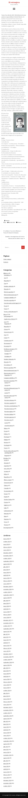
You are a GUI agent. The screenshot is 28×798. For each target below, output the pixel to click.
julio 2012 (5, 746)
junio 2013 (5, 724)
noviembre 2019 (7, 555)
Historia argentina (8, 292)
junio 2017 (5, 637)
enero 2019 (6, 583)
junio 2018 (5, 603)
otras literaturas (8, 425)
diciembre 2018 (7, 586)
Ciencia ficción (7, 332)
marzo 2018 (6, 611)
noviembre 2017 (7, 623)
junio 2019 (6, 569)
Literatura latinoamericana (11, 388)
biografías (7, 323)
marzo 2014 (6, 699)
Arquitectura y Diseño (9, 319)
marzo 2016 (6, 679)
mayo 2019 (6, 572)
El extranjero (14, 2)
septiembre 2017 (7, 628)
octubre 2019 (6, 558)
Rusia (5, 516)
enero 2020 (6, 550)
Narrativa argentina (9, 300)
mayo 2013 (6, 727)
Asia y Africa (7, 468)
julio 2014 (5, 693)
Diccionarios (7, 343)
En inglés (6, 353)
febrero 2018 (6, 614)
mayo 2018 (6, 606)
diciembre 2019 (7, 552)
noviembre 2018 (7, 589)
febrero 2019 (6, 581)
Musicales (6, 513)
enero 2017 (6, 651)
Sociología (6, 445)
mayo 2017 (6, 640)
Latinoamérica (7, 510)
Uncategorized (7, 527)
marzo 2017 (6, 645)
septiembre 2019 (7, 561)
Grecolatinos (7, 365)
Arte (5, 278)
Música (5, 428)
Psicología (6, 436)
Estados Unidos (8, 499)
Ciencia (6, 329)
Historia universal (8, 373)
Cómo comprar (7, 259)
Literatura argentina (9, 380)
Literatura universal (9, 395)
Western (6, 524)
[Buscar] (23, 247)
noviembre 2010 (7, 783)
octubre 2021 (6, 541)
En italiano (7, 356)
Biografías (6, 280)
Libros (5, 314)
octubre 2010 (6, 786)
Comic (5, 337)
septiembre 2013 (7, 715)
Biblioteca (5, 273)
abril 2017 (5, 642)
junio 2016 (5, 670)
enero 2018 (6, 617)
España (6, 496)
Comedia (6, 488)
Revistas (6, 442)
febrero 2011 (6, 774)
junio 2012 (5, 749)
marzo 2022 (6, 538)
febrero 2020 (6, 547)
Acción (5, 460)
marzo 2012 (6, 752)
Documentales (7, 491)
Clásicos (6, 485)
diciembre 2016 (7, 654)
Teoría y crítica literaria (10, 311)
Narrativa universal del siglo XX (12, 303)
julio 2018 (5, 600)
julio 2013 (5, 721)
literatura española (9, 403)
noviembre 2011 (7, 755)
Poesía (5, 306)
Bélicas (5, 474)
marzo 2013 (6, 732)
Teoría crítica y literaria (10, 451)
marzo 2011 (6, 772)
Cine (5, 283)
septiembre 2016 (7, 662)
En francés (7, 350)
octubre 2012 (6, 738)
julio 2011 (5, 760)
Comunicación (7, 340)
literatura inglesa (8, 411)
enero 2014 (6, 704)
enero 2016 (6, 685)
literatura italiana (8, 414)
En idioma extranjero (9, 349)
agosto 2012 (6, 744)
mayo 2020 (6, 544)
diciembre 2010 (7, 780)
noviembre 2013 (7, 710)
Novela (6, 385)
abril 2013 (5, 729)
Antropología (7, 316)
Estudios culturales (8, 286)
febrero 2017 (6, 648)
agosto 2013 (6, 718)
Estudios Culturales (9, 359)
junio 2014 (6, 696)
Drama (5, 494)
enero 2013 (6, 735)
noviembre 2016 (7, 656)
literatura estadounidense (11, 406)
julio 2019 (5, 567)
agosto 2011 (6, 758)
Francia (6, 502)
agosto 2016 (6, 665)
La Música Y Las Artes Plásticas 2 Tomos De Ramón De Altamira (12, 231)
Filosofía (6, 289)
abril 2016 (5, 676)
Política (6, 434)
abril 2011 (5, 769)
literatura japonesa (9, 417)
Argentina (6, 465)
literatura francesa (9, 408)
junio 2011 (5, 763)
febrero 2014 (6, 701)
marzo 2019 (6, 578)
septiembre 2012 (7, 741)
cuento (6, 390)
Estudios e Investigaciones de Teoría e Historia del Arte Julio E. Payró (15, 237)
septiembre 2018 (7, 595)
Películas (5, 458)
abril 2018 (5, 609)
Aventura (6, 471)
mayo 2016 (6, 673)
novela (6, 392)
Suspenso (6, 519)
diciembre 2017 (7, 620)
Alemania (6, 463)
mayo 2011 (6, 766)
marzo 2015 (6, 687)
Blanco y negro (7, 479)
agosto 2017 (6, 631)
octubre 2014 (6, 690)
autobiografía (7, 452)
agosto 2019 (6, 564)
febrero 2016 (6, 682)
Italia (5, 508)
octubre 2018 (6, 592)
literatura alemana (9, 400)
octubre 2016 (6, 659)
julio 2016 (5, 668)
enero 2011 (6, 777)
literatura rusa (8, 420)
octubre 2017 (6, 626)
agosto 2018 (6, 597)
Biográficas (7, 477)
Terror (5, 522)
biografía (6, 455)
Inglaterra (6, 505)
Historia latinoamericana (10, 294)
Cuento (6, 382)
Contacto (5, 262)
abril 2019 (5, 575)
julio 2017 (5, 634)
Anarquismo (7, 275)
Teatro (19, 222)
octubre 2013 (6, 713)
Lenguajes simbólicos (9, 297)
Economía (6, 346)
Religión (6, 439)
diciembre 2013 (7, 707)
